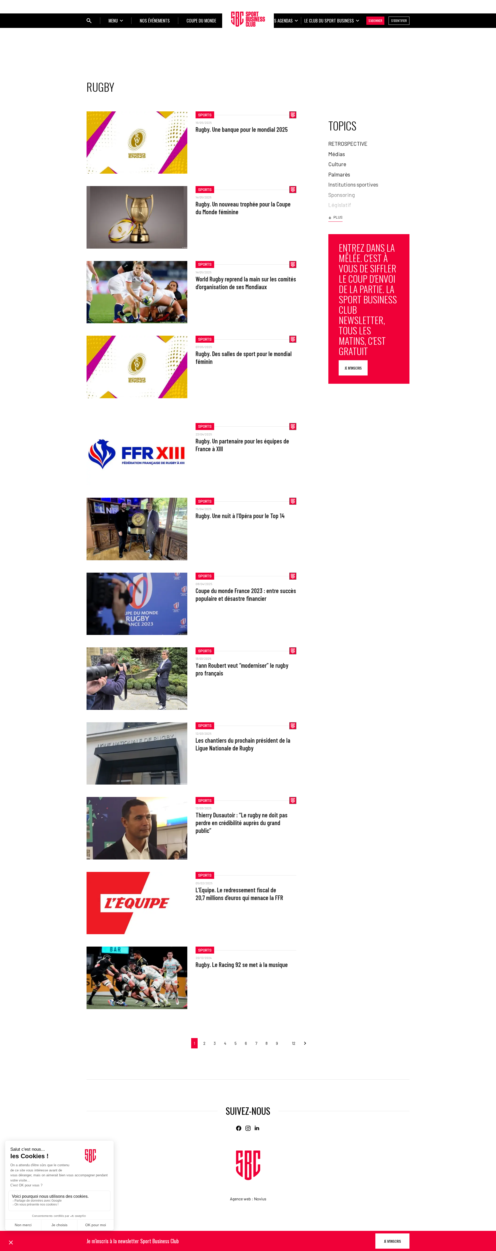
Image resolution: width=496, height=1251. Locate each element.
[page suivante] (303, 1043)
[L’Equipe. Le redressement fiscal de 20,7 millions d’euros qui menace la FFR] (137, 903)
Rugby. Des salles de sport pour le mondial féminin (244, 357)
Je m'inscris (353, 368)
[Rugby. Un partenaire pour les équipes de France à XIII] (137, 454)
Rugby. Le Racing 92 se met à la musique (242, 964)
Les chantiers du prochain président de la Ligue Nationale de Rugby (243, 744)
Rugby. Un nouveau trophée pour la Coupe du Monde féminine (243, 208)
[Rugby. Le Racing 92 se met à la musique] (137, 978)
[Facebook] (238, 1128)
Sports (205, 115)
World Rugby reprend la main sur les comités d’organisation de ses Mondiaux (246, 282)
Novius (260, 1198)
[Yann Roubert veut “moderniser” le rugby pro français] (137, 678)
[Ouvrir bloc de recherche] (89, 20)
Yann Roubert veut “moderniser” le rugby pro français (242, 669)
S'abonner (375, 20)
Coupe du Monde (201, 20)
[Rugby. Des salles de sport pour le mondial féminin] (137, 367)
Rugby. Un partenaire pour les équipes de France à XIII (242, 444)
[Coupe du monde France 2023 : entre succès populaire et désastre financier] (137, 604)
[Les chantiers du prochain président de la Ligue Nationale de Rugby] (137, 753)
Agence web (240, 1198)
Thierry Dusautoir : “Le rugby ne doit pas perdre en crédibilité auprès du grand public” (242, 822)
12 (293, 1043)
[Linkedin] (257, 1128)
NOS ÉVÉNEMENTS (155, 20)
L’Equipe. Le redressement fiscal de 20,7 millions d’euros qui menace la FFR (239, 893)
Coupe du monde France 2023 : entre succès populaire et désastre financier (246, 594)
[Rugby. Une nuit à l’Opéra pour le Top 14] (137, 529)
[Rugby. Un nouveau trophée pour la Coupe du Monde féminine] (137, 217)
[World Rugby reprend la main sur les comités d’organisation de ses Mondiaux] (137, 292)
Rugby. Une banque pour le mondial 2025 (242, 129)
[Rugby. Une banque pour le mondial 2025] (137, 142)
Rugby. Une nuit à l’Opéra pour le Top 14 (240, 515)
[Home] (248, 1165)
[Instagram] (248, 1128)
